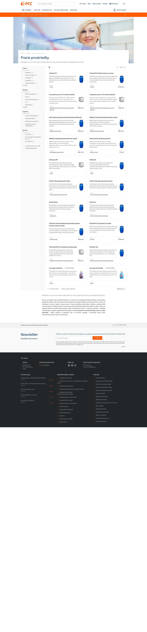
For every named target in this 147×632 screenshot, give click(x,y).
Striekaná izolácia (63, 406)
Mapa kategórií (99, 406)
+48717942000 (45, 365)
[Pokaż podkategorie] (43, 94)
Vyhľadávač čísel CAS (101, 409)
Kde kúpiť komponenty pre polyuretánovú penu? (71, 389)
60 (74, 289)
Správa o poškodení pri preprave (104, 390)
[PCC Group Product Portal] (26, 4)
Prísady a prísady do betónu (66, 386)
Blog (89, 3)
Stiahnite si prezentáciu (102, 396)
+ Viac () (25, 85)
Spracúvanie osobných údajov (103, 384)
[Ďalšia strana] (124, 67)
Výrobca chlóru (63, 422)
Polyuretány (73, 10)
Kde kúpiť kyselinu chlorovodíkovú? (68, 397)
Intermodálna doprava (65, 412)
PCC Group (83, 3)
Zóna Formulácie (121, 10)
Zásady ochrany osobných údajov (104, 381)
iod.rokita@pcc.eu (91, 367)
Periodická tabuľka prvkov (102, 418)
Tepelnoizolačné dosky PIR (66, 409)
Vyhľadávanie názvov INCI (102, 412)
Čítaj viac (123, 346)
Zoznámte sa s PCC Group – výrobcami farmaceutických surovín (72, 382)
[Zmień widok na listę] (49, 67)
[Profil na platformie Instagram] (75, 365)
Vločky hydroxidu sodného (66, 419)
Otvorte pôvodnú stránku (42, 325)
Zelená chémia (96, 3)
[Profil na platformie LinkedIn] (72, 365)
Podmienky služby (100, 378)
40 (73, 289)
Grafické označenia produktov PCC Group (106, 403)
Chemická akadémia (101, 421)
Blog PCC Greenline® (101, 415)
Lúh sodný (62, 416)
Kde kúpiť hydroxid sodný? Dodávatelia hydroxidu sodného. (65, 393)
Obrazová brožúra (100, 393)
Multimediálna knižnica (101, 399)
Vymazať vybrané (26, 70)
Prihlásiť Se (97, 338)
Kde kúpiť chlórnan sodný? (66, 400)
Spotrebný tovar (47, 10)
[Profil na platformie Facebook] (69, 365)
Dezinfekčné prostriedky (65, 378)
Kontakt (105, 3)
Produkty (28, 10)
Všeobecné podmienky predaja (104, 387)
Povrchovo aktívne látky (61, 10)
